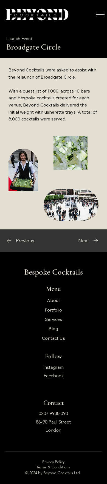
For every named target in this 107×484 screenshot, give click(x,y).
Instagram (53, 367)
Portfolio (53, 310)
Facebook (54, 375)
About (53, 300)
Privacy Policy (53, 461)
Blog (53, 328)
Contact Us (53, 338)
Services (53, 319)
